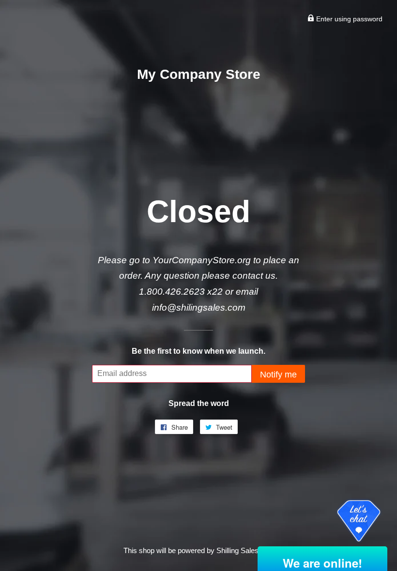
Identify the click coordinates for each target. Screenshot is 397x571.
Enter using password (348, 19)
